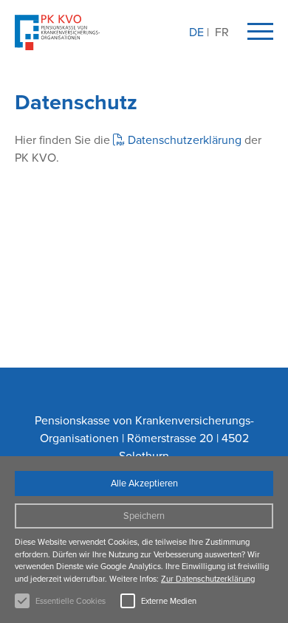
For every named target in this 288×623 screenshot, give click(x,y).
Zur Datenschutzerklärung (208, 579)
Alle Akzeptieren (144, 483)
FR (222, 32)
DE (196, 32)
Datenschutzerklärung (184, 139)
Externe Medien (168, 601)
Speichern (144, 516)
